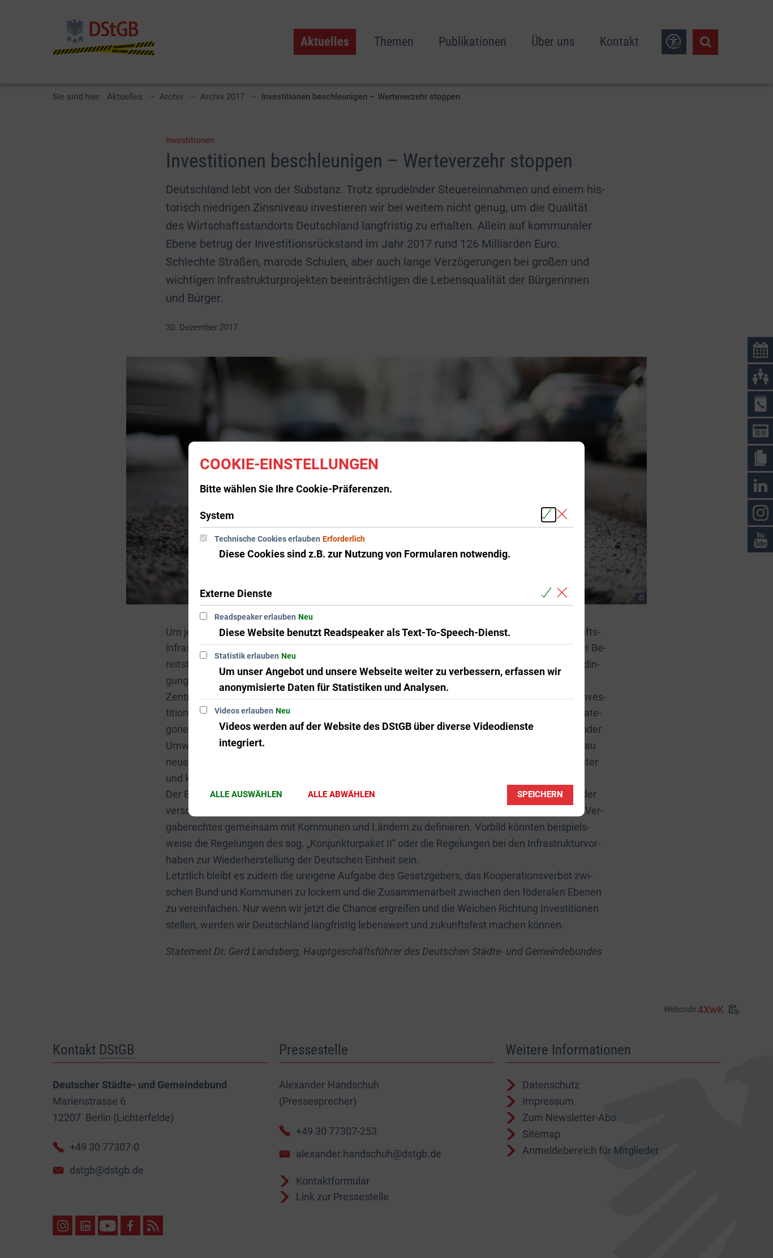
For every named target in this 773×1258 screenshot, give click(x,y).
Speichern (540, 794)
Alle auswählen (246, 794)
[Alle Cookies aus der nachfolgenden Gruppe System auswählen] (549, 515)
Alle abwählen (341, 794)
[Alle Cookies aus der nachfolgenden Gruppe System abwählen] (564, 515)
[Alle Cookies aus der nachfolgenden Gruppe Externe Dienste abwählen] (564, 593)
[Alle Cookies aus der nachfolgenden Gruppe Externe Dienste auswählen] (549, 593)
